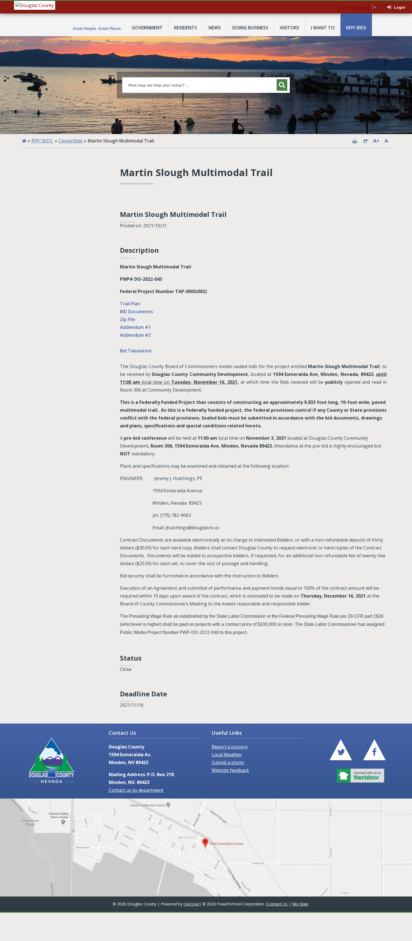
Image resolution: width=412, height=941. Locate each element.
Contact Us (277, 904)
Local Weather (227, 755)
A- (387, 141)
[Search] (282, 85)
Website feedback (230, 770)
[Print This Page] (354, 141)
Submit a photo (228, 762)
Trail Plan (130, 304)
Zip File (127, 319)
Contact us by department (136, 790)
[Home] (24, 141)
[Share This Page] (365, 141)
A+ (376, 141)
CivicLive (191, 904)
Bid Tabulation (136, 351)
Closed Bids (71, 141)
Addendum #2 (135, 335)
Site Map (300, 904)
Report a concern (230, 747)
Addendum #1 (135, 327)
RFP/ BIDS (42, 141)
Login (399, 7)
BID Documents (136, 311)
